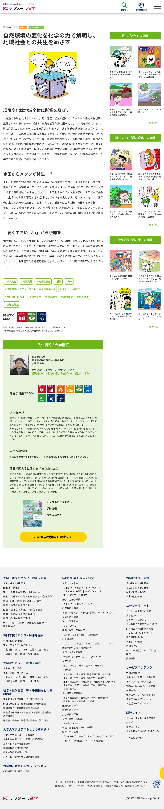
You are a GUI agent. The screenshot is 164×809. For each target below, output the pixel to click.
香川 (12, 618)
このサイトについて (136, 619)
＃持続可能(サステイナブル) (19, 289)
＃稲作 (76, 289)
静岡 (12, 605)
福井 (39, 600)
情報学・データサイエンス (75, 656)
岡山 (17, 614)
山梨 (49, 596)
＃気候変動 (26, 281)
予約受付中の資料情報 (137, 583)
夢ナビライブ (133, 726)
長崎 (39, 622)
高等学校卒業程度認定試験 (16, 743)
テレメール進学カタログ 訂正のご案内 (143, 652)
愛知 (22, 605)
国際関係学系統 (70, 647)
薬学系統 (66, 714)
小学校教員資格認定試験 (15, 752)
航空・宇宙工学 (81, 674)
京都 (17, 609)
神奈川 (43, 596)
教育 (76, 607)
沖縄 (12, 626)
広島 (27, 614)
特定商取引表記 (134, 641)
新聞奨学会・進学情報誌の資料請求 (21, 708)
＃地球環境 (51, 296)
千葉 (32, 596)
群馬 (22, 596)
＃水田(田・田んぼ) (14, 296)
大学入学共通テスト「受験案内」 (20, 734)
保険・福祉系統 (70, 727)
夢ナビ (129, 722)
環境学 (23, 27)
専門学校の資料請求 (13, 640)
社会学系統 (68, 639)
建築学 (101, 677)
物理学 (73, 665)
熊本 (44, 622)
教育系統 (66, 608)
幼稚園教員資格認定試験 (15, 748)
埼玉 (27, 596)
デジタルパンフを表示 (59, 502)
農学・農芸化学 (70, 697)
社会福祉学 (77, 643)
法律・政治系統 (70, 621)
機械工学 (67, 674)
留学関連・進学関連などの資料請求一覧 (23, 699)
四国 (5, 618)
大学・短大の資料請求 (14, 583)
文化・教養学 (69, 595)
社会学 (66, 643)
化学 (81, 665)
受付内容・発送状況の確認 (139, 628)
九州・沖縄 (8, 622)
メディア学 (96, 656)
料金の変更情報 (134, 596)
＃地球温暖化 (43, 281)
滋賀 (12, 609)
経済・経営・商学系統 (73, 630)
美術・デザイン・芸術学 (103, 612)
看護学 (66, 723)
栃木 (17, 596)
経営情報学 (93, 634)
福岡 (19, 622)
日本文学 (67, 587)
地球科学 (99, 665)
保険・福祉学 (87, 727)
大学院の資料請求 (12, 668)
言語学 (89, 603)
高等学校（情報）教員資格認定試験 (21, 756)
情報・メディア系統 (72, 652)
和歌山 (38, 609)
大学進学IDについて (136, 615)
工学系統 (66, 669)
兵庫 (27, 609)
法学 (65, 625)
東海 (5, 605)
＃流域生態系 (11, 304)
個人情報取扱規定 (135, 637)
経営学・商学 (78, 634)
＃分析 (69, 281)
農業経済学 (103, 697)
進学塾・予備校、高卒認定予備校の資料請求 (25, 720)
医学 (76, 705)
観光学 (97, 643)
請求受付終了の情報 (136, 592)
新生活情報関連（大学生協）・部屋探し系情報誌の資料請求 (27, 714)
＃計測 (58, 281)
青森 (12, 592)
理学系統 (66, 661)
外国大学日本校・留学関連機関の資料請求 (24, 703)
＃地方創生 (83, 296)
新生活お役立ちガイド (137, 703)
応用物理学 (97, 681)
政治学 (73, 625)
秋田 (27, 592)
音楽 (76, 616)
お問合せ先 (131, 645)
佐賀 (34, 622)
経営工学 (102, 685)
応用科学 (109, 681)
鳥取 (12, 614)
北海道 (6, 587)
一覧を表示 (153, 123)
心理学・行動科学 (93, 591)
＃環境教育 (67, 296)
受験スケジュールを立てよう (140, 694)
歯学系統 (66, 710)
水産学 (91, 701)
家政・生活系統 (70, 732)
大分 (24, 622)
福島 (37, 592)
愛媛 (22, 618)
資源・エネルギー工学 (84, 685)
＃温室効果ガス (47, 289)
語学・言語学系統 (71, 599)
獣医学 (66, 701)
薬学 (76, 714)
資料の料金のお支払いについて (142, 624)
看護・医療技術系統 (72, 718)
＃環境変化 (10, 281)
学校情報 (51, 508)
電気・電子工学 (70, 677)
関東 (5, 596)
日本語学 (78, 603)
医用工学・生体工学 (101, 674)
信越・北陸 (8, 600)
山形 (32, 592)
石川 (34, 600)
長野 (24, 600)
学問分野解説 (133, 672)
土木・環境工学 (36, 27)
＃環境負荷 (35, 296)
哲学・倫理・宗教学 (72, 591)
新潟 (19, 600)
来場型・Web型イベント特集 (141, 686)
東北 (5, 592)
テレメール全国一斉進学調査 (140, 718)
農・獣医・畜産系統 (72, 693)
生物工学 (67, 685)
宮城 (22, 592)
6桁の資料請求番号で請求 (16, 771)
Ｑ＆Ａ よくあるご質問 (138, 611)
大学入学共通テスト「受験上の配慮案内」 (24, 739)
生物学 (89, 665)
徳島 (17, 618)
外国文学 (78, 587)
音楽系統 (66, 617)
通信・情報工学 (88, 677)
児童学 (91, 736)
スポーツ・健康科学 (94, 740)
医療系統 (66, 705)
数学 (65, 665)
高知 (27, 618)
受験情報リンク (134, 658)
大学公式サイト (55, 514)
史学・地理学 (92, 587)
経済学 (66, 634)
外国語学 (67, 603)
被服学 (82, 736)
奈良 (32, 609)
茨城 (12, 596)
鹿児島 (6, 626)
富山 (29, 600)
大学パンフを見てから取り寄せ (142, 677)
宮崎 (29, 622)
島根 (22, 614)
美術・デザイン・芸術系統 (75, 612)
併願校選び (131, 690)
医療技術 (76, 723)
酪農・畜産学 (78, 701)
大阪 (22, 609)
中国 (5, 614)
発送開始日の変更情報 (137, 587)
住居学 (100, 736)
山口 (32, 614)
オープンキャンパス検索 (138, 681)
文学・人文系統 (70, 583)
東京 (37, 596)
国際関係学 (86, 647)
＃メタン (64, 289)
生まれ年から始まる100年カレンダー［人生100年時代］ (142, 734)
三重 (27, 605)
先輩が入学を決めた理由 (138, 699)
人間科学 (83, 595)
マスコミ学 (108, 643)
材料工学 (85, 681)
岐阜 (17, 605)
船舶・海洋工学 (70, 688)
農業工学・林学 (88, 697)
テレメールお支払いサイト (139, 632)
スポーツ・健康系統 (72, 740)
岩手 (17, 592)
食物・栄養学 (69, 736)
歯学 (76, 709)
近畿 (5, 609)
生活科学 (110, 736)
